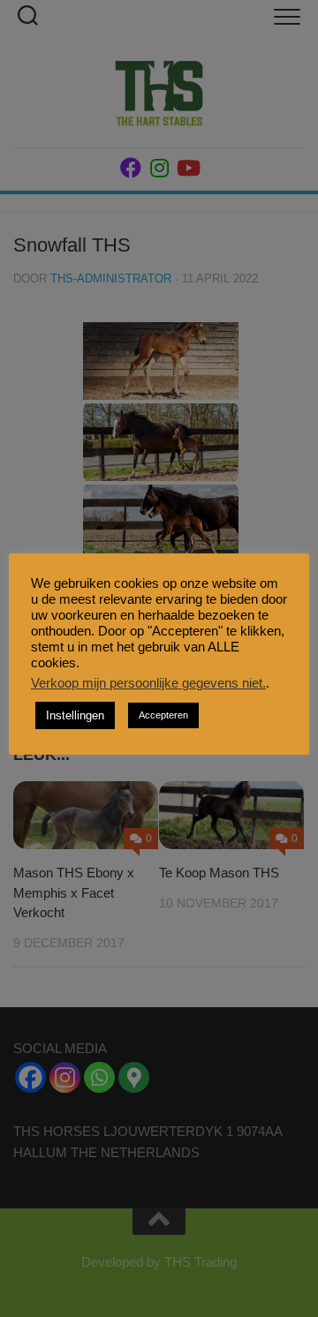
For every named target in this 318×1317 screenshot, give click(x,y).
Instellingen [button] (75, 715)
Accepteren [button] (163, 715)
